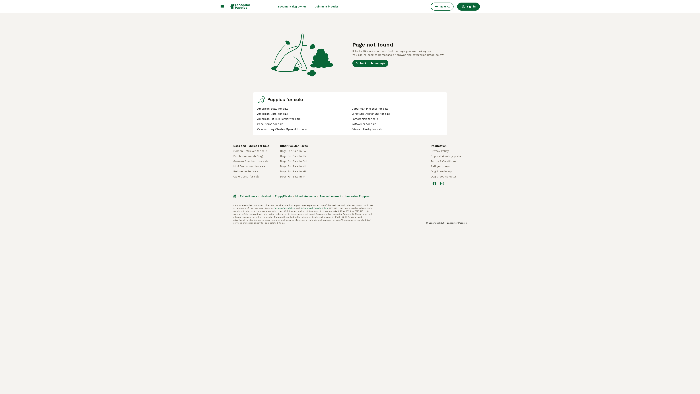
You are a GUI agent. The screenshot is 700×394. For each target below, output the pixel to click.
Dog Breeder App (442, 171)
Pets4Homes (248, 196)
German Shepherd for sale (251, 161)
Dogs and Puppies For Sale (251, 146)
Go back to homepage (370, 63)
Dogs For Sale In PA (293, 151)
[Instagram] (442, 183)
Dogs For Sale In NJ (293, 166)
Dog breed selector (443, 176)
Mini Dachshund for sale (249, 166)
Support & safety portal (446, 156)
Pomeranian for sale (364, 119)
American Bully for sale (272, 108)
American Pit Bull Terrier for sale (279, 119)
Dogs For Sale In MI (293, 171)
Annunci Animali (330, 196)
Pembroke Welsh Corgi (248, 156)
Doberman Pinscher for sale (369, 108)
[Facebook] (434, 183)
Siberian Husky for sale (366, 129)
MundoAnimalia (305, 196)
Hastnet (266, 196)
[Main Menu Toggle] (222, 6)
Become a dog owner (292, 6)
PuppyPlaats (283, 196)
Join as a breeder (326, 6)
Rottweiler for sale (363, 124)
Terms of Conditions (284, 208)
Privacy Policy (440, 151)
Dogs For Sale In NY (293, 156)
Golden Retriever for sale (250, 151)
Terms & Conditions (443, 161)
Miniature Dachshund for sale (370, 113)
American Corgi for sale (272, 113)
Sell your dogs (440, 166)
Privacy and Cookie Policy (314, 208)
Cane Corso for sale (270, 124)
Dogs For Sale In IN (292, 176)
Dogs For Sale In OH (293, 161)
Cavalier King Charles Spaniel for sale (282, 129)
